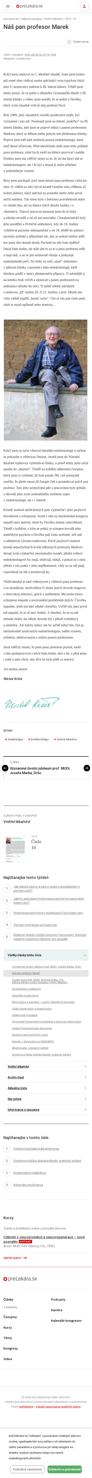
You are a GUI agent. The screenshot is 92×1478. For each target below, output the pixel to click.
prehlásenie (26, 1406)
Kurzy (7, 1327)
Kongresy (10, 1348)
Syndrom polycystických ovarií (30, 1034)
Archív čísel (16, 1077)
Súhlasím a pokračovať (64, 1469)
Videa (7, 1359)
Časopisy (10, 1317)
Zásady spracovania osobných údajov (58, 1406)
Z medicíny (10, 1307)
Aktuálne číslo (17, 1088)
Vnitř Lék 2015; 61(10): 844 (40, 54)
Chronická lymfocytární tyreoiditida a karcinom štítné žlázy (46, 1021)
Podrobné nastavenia (27, 1469)
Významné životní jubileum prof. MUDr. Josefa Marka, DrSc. (40, 770)
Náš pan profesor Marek (26, 973)
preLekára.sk (22, 7)
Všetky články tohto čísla (24, 955)
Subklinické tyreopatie (25, 1015)
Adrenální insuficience (25, 995)
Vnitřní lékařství (53, 18)
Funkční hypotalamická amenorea (32, 1028)
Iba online (14, 1099)
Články (8, 1299)
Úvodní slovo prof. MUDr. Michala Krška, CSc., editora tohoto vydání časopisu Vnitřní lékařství (39, 981)
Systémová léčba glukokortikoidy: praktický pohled (41, 1054)
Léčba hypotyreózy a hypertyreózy (32, 1008)
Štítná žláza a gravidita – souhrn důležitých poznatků (43, 1002)
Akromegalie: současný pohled (30, 1048)
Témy (7, 1338)
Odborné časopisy (31, 18)
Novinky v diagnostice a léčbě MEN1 (33, 1041)
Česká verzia (81, 41)
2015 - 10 (70, 18)
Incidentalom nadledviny (26, 989)
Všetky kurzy (12, 1258)
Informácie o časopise (23, 1109)
